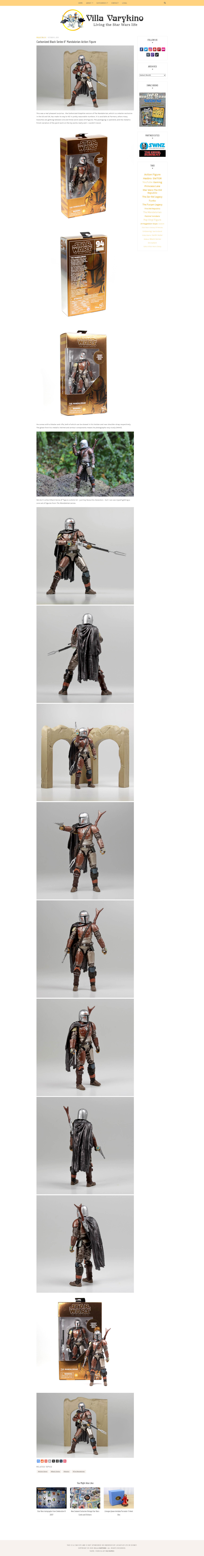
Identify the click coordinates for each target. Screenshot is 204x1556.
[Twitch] (152, 55)
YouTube (147, 182)
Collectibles (41, 37)
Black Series (56, 1471)
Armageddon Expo (149, 223)
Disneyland (152, 243)
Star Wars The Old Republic (152, 191)
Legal (124, 3)
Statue (146, 239)
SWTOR (157, 178)
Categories (102, 3)
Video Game (146, 235)
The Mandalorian (79, 1471)
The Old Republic (152, 208)
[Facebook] (141, 49)
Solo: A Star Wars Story (152, 246)
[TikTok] (157, 55)
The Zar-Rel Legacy (152, 196)
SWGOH (161, 224)
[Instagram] (150, 49)
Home (81, 3)
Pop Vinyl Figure (152, 219)
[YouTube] (155, 49)
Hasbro (67, 1471)
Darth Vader (157, 235)
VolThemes (110, 1551)
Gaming (157, 182)
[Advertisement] (102, 1530)
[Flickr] (163, 49)
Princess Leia (152, 186)
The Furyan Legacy (152, 204)
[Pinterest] (159, 49)
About (89, 3)
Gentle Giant (157, 231)
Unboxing (147, 231)
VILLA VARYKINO (100, 1548)
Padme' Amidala (152, 216)
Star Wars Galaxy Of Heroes (152, 227)
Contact (115, 3)
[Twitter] (146, 49)
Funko (152, 200)
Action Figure (43, 1471)
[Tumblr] (148, 55)
